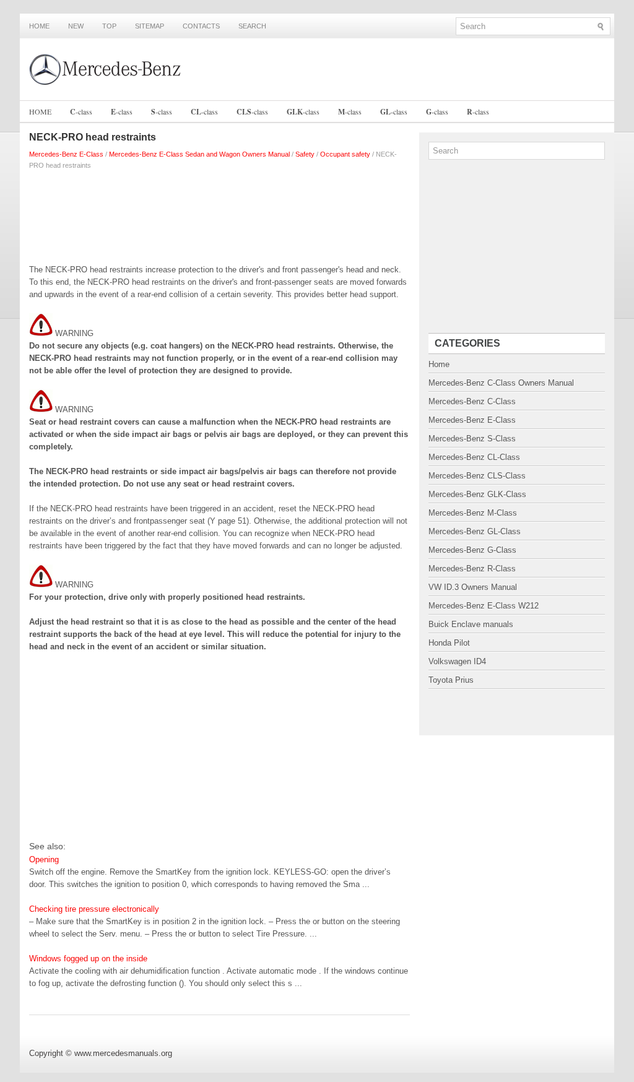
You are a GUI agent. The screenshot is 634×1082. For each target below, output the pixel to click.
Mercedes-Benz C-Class (472, 401)
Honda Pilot (449, 642)
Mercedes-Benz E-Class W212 (483, 605)
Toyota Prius (451, 680)
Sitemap (149, 26)
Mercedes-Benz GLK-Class (477, 494)
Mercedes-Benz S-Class (472, 438)
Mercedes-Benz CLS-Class (477, 475)
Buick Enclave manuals (470, 624)
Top (109, 26)
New (76, 26)
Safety (305, 154)
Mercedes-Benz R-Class (472, 568)
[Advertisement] (219, 214)
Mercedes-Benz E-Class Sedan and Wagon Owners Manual (199, 154)
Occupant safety (345, 154)
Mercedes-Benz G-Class (472, 550)
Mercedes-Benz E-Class (66, 154)
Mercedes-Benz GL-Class (474, 531)
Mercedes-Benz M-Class (472, 512)
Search (252, 26)
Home (39, 26)
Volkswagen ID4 (457, 661)
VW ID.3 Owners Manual (472, 587)
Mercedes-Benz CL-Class (474, 457)
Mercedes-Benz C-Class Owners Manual (501, 382)
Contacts (201, 26)
